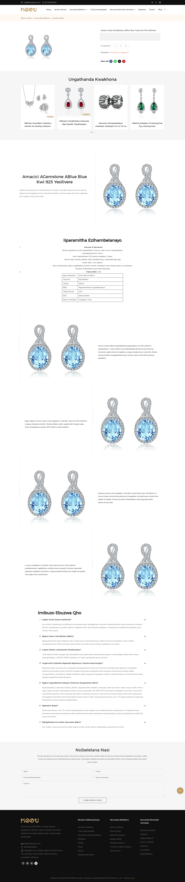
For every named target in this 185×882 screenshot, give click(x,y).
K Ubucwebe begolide (86, 831)
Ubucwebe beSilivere (42, 18)
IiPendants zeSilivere (117, 843)
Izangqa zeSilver (116, 839)
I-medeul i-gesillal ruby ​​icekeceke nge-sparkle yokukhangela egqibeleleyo (38, 123)
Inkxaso (81, 851)
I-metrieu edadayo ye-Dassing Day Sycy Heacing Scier (110, 124)
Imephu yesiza (129, 878)
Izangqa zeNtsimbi (146, 838)
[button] (165, 10)
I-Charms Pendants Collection (120, 847)
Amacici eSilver (58, 18)
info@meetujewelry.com (32, 2)
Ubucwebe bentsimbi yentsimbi (89, 835)
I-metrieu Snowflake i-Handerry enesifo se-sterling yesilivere (147, 124)
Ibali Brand (81, 839)
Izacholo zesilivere (116, 827)
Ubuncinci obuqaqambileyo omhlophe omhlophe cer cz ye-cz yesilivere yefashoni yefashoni (74, 125)
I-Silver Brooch (115, 851)
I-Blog (80, 847)
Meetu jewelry (26, 18)
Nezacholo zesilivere (117, 835)
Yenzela (80, 843)
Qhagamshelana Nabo (86, 855)
